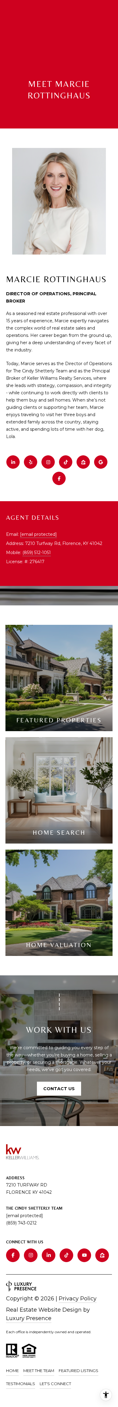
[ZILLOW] (83, 462)
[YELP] (30, 462)
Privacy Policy (78, 1298)
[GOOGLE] (100, 462)
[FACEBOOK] (59, 478)
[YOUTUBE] (84, 1255)
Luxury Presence (28, 1318)
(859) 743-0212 (21, 1223)
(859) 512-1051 (36, 552)
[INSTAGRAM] (48, 462)
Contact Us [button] (59, 1088)
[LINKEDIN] (13, 462)
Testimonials (20, 1383)
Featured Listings (78, 1370)
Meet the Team (38, 1370)
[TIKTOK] (65, 462)
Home (12, 1370)
